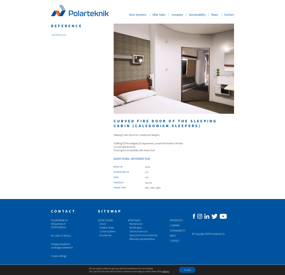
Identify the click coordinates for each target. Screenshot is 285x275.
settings (165, 271)
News (214, 14)
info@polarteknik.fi (60, 244)
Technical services (138, 231)
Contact (229, 14)
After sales (134, 220)
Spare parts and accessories (143, 235)
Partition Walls (107, 227)
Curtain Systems (107, 231)
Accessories (105, 235)
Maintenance (135, 223)
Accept (187, 269)
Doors (103, 223)
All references (59, 34)
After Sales (158, 14)
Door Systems (137, 14)
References (176, 220)
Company (177, 14)
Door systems (105, 220)
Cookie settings (58, 256)
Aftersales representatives (142, 239)
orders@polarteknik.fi (62, 247)
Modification (135, 227)
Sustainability (197, 14)
